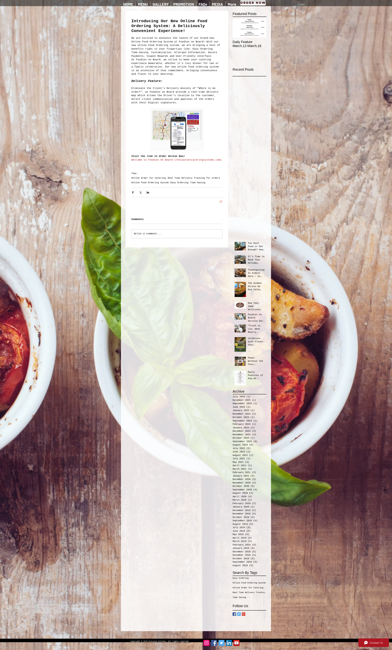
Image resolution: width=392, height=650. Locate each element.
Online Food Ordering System (150, 182)
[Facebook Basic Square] (234, 614)
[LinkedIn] (229, 643)
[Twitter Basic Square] (239, 614)
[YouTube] (236, 643)
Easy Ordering (179, 182)
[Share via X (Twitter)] (140, 192)
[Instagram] (206, 643)
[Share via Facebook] (132, 192)
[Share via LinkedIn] (147, 192)
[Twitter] (221, 643)
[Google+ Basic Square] (243, 614)
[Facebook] (214, 643)
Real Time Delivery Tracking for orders (194, 178)
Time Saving (197, 182)
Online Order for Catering (148, 178)
